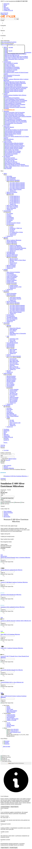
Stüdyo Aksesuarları (19, 59)
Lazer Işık (12, 160)
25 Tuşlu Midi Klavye (15, 196)
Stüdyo (5, 47)
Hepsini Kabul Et (14, 806)
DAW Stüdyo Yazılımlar (22, 57)
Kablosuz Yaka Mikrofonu (16, 246)
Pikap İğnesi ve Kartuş (15, 368)
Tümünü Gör (13, 190)
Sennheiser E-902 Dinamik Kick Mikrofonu (11, 594)
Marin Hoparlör (13, 349)
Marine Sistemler (17, 133)
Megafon (11, 139)
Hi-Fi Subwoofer (14, 362)
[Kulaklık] (6, 108)
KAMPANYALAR (8, 10)
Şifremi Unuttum (12, 458)
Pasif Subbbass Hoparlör (15, 298)
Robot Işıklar (14, 159)
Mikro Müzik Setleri (14, 361)
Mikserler (12, 127)
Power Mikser (13, 330)
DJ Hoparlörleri (16, 68)
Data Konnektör (13, 401)
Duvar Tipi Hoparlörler (21, 121)
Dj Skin (11, 226)
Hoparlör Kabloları (18, 144)
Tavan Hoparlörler (18, 123)
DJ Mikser (12, 65)
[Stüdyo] (6, 60)
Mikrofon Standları (18, 91)
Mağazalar (6, 7)
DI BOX (11, 135)
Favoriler (9, 726)
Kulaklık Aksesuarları (20, 107)
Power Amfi (12, 340)
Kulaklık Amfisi (16, 105)
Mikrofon (6, 77)
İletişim (5, 5)
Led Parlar (12, 157)
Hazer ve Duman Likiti (15, 422)
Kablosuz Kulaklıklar (20, 104)
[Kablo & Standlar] (8, 155)
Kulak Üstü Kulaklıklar (21, 100)
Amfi (8, 128)
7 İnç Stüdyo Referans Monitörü (17, 186)
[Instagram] (6, 743)
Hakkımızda (6, 3)
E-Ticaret (12, 763)
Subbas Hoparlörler (18, 113)
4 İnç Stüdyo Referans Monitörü (17, 184)
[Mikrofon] (6, 92)
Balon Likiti (12, 424)
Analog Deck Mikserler (15, 328)
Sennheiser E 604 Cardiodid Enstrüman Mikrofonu (13, 607)
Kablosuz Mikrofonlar (20, 83)
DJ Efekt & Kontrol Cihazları (13, 222)
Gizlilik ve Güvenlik (11, 720)
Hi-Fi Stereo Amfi (14, 360)
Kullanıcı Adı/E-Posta (6, 452)
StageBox (12, 332)
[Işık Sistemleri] (7, 168)
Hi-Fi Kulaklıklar (17, 103)
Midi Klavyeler (15, 55)
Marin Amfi (12, 350)
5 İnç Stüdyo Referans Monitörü (17, 185)
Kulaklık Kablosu (14, 285)
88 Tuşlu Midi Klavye (15, 202)
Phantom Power (13, 262)
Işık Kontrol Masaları (20, 164)
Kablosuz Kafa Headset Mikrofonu (18, 248)
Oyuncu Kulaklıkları (19, 99)
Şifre (2, 455)
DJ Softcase (12, 229)
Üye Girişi (11, 47)
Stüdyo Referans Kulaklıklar (13, 272)
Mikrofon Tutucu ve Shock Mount (18, 260)
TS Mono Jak (13, 392)
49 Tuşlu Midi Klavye (15, 200)
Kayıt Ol (10, 50)
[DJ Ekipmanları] (8, 76)
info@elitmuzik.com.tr (15, 732)
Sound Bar (12, 365)
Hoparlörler (6, 111)
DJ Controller (14, 63)
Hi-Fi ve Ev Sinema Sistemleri (14, 356)
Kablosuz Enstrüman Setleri (16, 249)
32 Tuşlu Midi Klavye (15, 197)
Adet (2, 495)
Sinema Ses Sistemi (14, 364)
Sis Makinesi (14, 161)
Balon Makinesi (16, 163)
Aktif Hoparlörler (17, 131)
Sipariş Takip (7, 9)
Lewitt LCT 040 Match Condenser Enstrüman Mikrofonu (14, 582)
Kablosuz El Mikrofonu (15, 245)
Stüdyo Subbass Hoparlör (16, 189)
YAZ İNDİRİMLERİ (9, 109)
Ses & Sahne (7, 125)
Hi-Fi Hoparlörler (17, 119)
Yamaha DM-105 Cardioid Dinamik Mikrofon (11, 569)
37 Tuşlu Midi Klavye (15, 198)
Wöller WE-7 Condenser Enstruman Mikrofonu (12, 648)
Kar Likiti (12, 421)
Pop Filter (12, 261)
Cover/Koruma (13, 233)
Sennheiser (3, 478)
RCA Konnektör (13, 394)
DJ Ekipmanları (7, 61)
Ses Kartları (9, 176)
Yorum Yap (3, 480)
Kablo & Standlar (8, 141)
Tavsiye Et (6, 515)
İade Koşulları (7, 516)
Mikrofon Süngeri (14, 258)
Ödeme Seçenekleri (8, 512)
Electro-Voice (4, 556)
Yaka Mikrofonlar (17, 85)
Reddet (2, 802)
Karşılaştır (3, 548)
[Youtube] (6, 742)
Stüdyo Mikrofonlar (11, 177)
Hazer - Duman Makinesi (23, 165)
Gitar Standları (15, 149)
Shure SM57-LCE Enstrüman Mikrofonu (10, 634)
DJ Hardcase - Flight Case (16, 228)
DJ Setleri (12, 71)
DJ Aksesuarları (16, 75)
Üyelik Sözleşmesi (11, 716)
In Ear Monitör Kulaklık (22, 129)
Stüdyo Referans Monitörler (24, 116)
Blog (5, 6)
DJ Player (12, 64)
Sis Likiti (12, 420)
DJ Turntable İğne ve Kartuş (16, 232)
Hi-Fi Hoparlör (13, 358)
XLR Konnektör (13, 390)
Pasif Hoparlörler (17, 132)
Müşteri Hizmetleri (11, 712)
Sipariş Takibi (10, 709)
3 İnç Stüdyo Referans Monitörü (17, 182)
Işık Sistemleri (7, 156)
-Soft (9, 763)
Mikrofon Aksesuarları (21, 88)
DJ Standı (12, 230)
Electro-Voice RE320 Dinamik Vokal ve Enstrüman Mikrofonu (15, 557)
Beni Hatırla (5, 458)
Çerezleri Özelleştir (5, 806)
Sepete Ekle (10, 498)
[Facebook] (6, 741)
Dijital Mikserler (13, 329)
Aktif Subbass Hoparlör (15, 297)
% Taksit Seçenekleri (5, 501)
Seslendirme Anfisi (14, 338)
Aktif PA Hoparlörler (20, 112)
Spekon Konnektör (14, 397)
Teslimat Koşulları (11, 714)
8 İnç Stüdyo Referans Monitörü (17, 188)
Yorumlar (6, 514)
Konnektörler (14, 153)
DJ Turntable (14, 69)
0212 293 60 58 (4, 13)
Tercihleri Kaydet (13, 847)
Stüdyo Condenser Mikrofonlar (14, 240)
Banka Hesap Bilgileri (12, 710)
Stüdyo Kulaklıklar (11, 178)
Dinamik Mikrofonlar (20, 81)
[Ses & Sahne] (7, 140)
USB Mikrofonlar (17, 84)
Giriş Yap (3, 445)
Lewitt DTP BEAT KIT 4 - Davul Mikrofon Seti (12, 682)
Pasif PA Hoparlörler (20, 115)
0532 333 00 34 (14, 730)
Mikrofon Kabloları (18, 89)
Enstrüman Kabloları (20, 145)
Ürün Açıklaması (8, 511)
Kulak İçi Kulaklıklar (20, 101)
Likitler (10, 167)
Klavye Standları (17, 151)
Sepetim (8, 708)
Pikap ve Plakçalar (14, 366)
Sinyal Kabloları (16, 152)
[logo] (8, 17)
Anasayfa (8, 465)
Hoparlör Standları (18, 148)
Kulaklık (6, 93)
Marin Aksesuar (13, 352)
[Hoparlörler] (7, 124)
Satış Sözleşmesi (10, 717)
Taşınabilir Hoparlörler (21, 120)
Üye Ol (8, 722)
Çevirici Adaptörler (14, 389)
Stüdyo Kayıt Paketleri (21, 53)
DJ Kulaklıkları (15, 67)
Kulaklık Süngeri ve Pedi (15, 286)
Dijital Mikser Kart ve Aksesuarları (18, 333)
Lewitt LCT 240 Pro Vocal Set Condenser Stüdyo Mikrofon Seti (16, 620)
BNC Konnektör (13, 400)
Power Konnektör (14, 398)
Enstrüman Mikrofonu (9, 468)
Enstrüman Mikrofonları (22, 87)
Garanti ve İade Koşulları (12, 718)
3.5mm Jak (12, 396)
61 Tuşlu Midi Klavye (15, 201)
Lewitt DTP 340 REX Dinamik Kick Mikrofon (12, 670)
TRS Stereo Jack (13, 393)
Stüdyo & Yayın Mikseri (22, 56)
